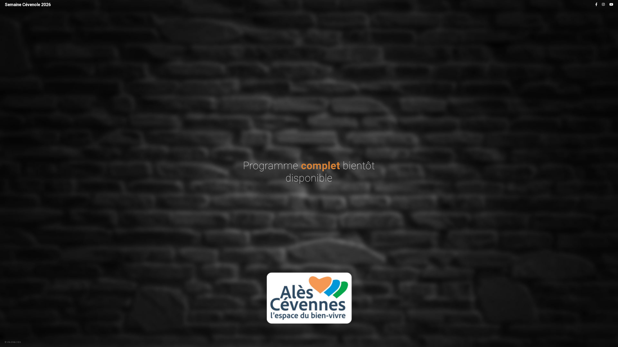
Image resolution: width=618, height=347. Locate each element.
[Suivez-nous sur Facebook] (596, 4)
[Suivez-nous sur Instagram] (603, 4)
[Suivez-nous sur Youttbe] (611, 4)
